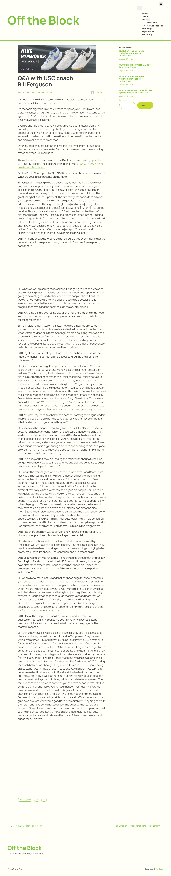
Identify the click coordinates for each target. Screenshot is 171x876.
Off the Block (43, 20)
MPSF (49, 92)
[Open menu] (161, 4)
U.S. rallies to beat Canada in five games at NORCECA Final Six (135, 91)
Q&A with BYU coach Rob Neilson (26, 825)
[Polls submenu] (148, 20)
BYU (36, 800)
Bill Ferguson (25, 800)
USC (44, 800)
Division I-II (38, 92)
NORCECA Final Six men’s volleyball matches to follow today (131, 53)
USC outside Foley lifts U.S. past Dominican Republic (135, 66)
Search (123, 100)
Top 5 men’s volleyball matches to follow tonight (137, 825)
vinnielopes (101, 92)
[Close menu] (139, 8)
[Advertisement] (62, 268)
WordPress (159, 869)
